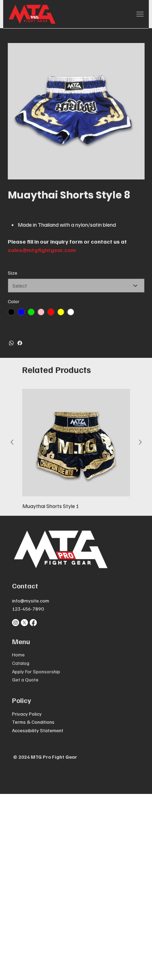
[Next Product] (140, 442)
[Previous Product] (12, 442)
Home (18, 654)
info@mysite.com (30, 601)
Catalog (20, 663)
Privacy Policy (27, 714)
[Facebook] (19, 343)
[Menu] (140, 14)
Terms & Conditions (33, 722)
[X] (24, 622)
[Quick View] (76, 442)
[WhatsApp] (11, 343)
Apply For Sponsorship (36, 671)
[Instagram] (15, 622)
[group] (76, 449)
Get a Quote (25, 680)
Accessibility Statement (37, 730)
